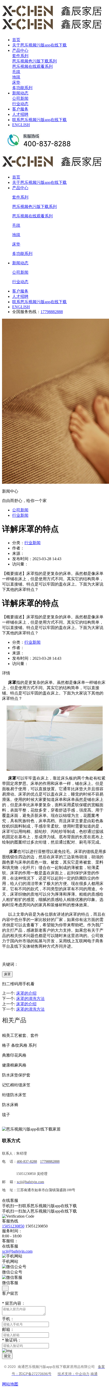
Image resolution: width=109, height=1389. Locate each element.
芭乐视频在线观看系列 (32, 66)
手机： (8, 1319)
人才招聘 (20, 114)
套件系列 (20, 56)
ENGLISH (21, 125)
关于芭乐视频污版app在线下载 (39, 45)
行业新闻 (20, 515)
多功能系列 (22, 88)
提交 (7, 1356)
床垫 (16, 82)
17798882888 (52, 312)
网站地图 (10, 1384)
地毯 (16, 77)
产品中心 (20, 50)
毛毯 (16, 72)
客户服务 (20, 109)
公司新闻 (20, 98)
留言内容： (13, 1303)
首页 (16, 40)
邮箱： (8, 1329)
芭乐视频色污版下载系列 (34, 61)
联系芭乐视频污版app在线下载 (39, 120)
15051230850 (13, 1226)
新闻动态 (20, 93)
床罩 (7, 974)
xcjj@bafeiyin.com (17, 1251)
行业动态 (20, 104)
